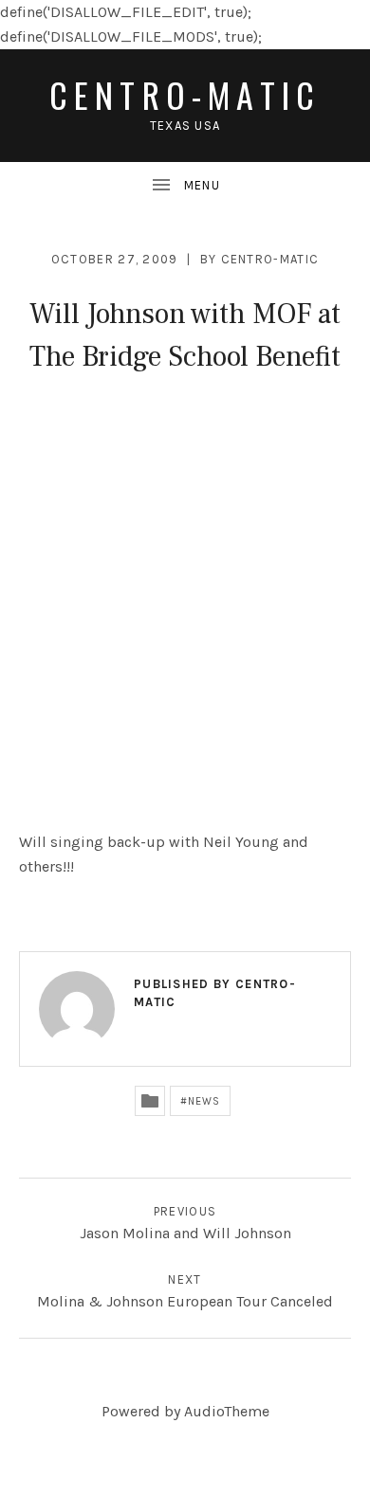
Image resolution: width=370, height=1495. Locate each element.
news (204, 1101)
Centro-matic (185, 94)
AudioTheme (226, 1411)
